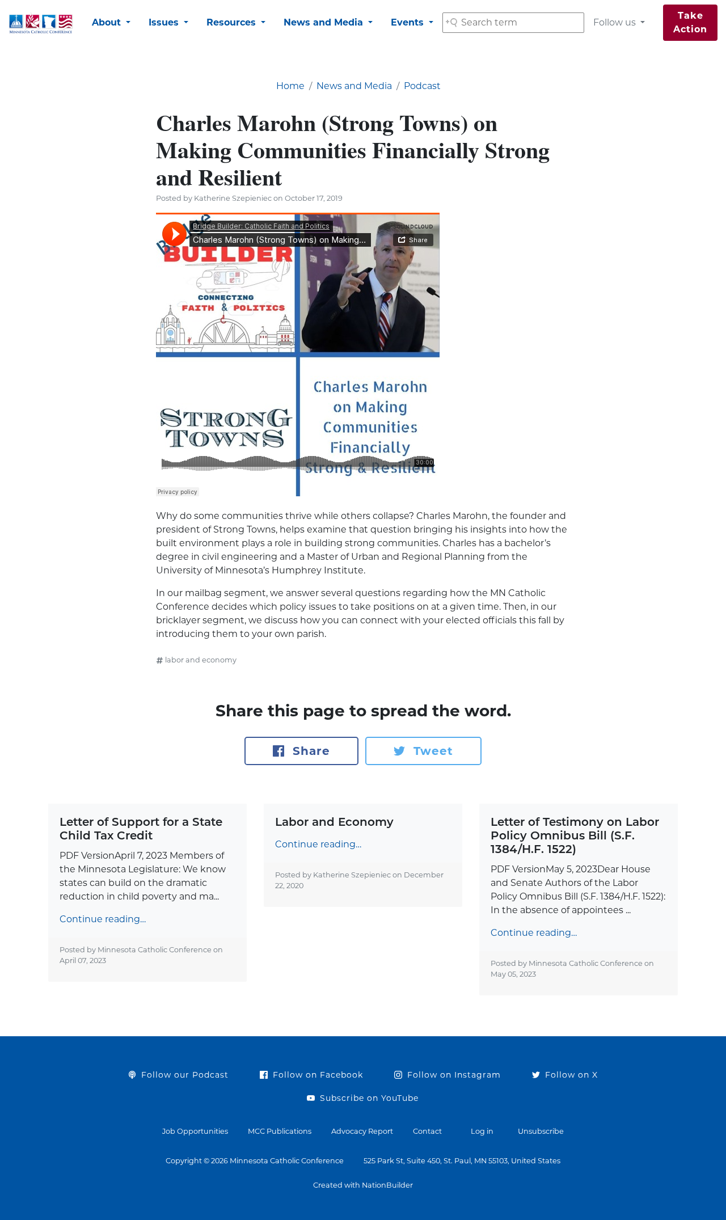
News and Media (325, 22)
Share (309, 751)
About (108, 22)
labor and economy (201, 660)
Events (409, 22)
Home (290, 86)
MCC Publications (279, 1131)
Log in (482, 1131)
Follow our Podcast (183, 1075)
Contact (427, 1131)
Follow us (615, 22)
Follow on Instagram (452, 1075)
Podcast (422, 86)
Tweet (431, 751)
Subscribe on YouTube (368, 1098)
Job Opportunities (195, 1131)
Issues (165, 22)
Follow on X (570, 1075)
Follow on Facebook (316, 1075)
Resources (232, 22)
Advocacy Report (362, 1131)
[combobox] (513, 22)
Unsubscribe (541, 1131)
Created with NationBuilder (363, 1185)
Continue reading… (103, 919)
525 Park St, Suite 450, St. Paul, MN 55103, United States (462, 1160)
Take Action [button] (690, 22)
